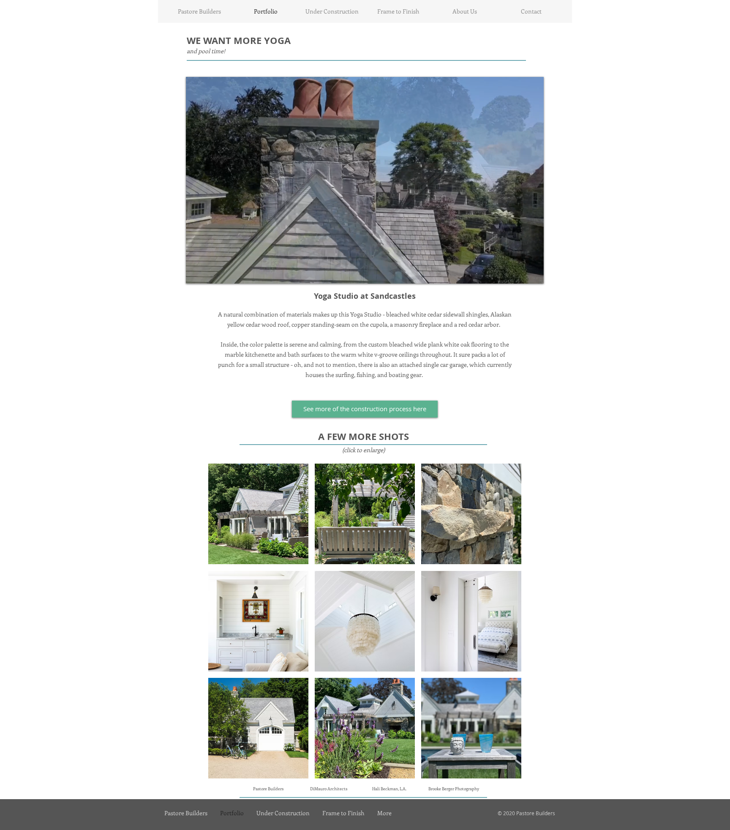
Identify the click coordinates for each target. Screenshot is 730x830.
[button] (258, 514)
